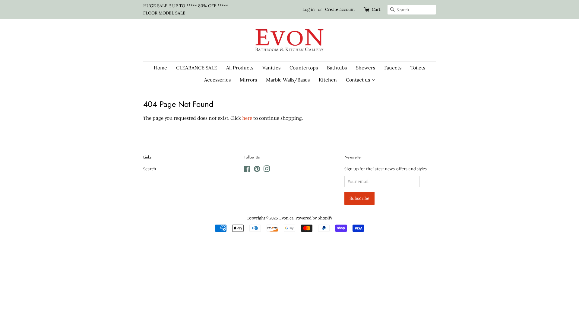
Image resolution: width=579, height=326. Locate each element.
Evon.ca (286, 217)
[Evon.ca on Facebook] (247, 169)
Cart (376, 9)
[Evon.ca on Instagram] (266, 169)
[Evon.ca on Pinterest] (257, 169)
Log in (308, 9)
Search (149, 168)
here (247, 118)
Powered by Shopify (314, 217)
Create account (340, 9)
